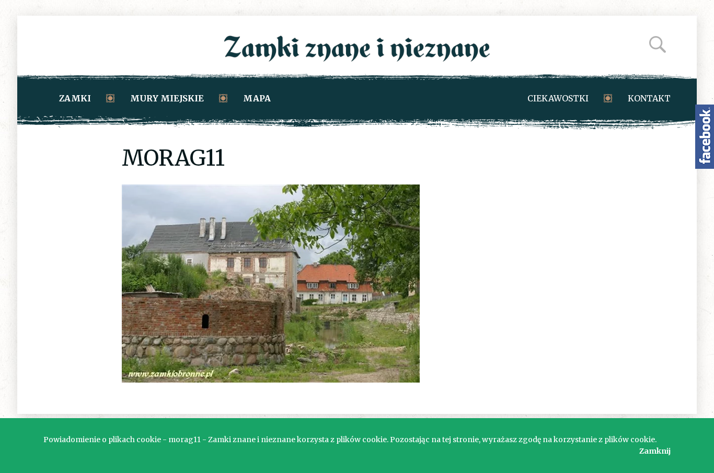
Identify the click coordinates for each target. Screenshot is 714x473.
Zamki (75, 98)
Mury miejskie (167, 98)
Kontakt (649, 98)
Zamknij (655, 451)
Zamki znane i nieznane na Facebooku (704, 137)
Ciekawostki (558, 98)
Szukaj (657, 44)
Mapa (257, 98)
